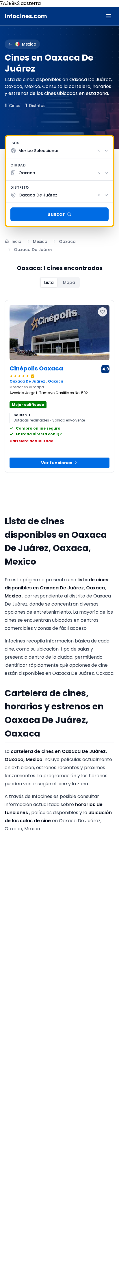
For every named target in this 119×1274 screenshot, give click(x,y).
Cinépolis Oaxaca (36, 368)
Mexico (40, 241)
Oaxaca (67, 241)
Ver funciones (56, 463)
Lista (49, 282)
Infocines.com (26, 16)
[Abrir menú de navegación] (108, 16)
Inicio (15, 241)
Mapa (69, 282)
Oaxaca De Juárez (33, 249)
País (14, 143)
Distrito (19, 187)
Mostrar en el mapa (27, 387)
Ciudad (18, 165)
